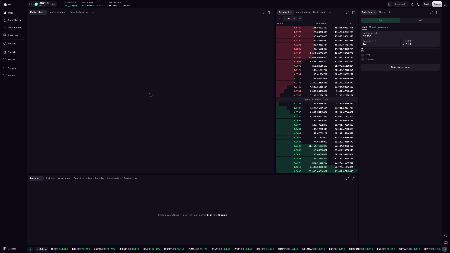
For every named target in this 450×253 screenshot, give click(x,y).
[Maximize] (264, 12)
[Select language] (419, 4)
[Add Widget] (390, 4)
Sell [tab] (420, 20)
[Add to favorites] (60, 4)
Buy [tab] (380, 20)
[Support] (446, 235)
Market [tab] (372, 27)
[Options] (269, 12)
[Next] (444, 249)
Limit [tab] (364, 27)
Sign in (211, 214)
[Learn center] (446, 242)
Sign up (222, 214)
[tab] (385, 27)
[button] (42, 4)
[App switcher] (446, 4)
